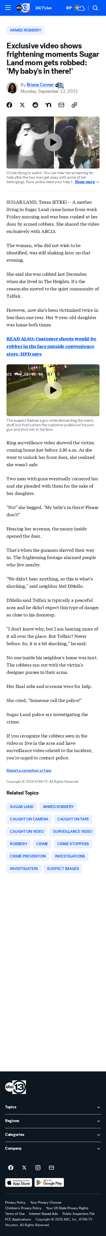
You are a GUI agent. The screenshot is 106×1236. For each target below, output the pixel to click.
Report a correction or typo (29, 770)
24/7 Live (43, 8)
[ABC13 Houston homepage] (23, 7)
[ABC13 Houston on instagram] (38, 1168)
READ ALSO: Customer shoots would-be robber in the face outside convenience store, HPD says (51, 346)
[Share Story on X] (22, 105)
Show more (85, 182)
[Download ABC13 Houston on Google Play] (49, 1182)
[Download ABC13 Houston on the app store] (18, 1182)
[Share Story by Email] (61, 105)
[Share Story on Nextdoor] (48, 105)
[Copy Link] (74, 105)
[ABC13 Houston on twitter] (24, 1168)
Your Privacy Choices (46, 1202)
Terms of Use (15, 1213)
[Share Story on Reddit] (35, 105)
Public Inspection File (78, 1213)
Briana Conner (40, 85)
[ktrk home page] (15, 1087)
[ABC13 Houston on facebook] (10, 1168)
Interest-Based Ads (43, 1213)
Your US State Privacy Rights (67, 1208)
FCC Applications (18, 1219)
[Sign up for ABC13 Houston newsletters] (51, 1168)
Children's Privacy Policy (23, 1208)
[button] (8, 7)
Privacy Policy (15, 1202)
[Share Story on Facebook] (9, 105)
